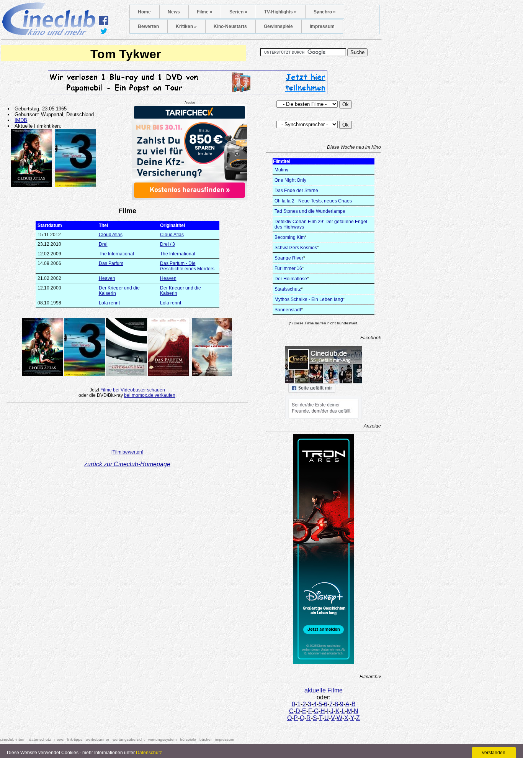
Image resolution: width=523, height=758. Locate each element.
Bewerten (148, 26)
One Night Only (290, 180)
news (59, 739)
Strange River (289, 258)
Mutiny (281, 170)
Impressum (322, 26)
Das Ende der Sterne (296, 190)
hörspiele (188, 739)
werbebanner (97, 739)
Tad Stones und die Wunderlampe (310, 211)
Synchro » (325, 12)
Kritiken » (186, 26)
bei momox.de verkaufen (149, 395)
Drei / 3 (167, 244)
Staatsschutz (288, 289)
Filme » (204, 12)
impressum (224, 739)
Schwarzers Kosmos (296, 247)
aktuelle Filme (323, 690)
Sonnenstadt (288, 309)
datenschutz (40, 739)
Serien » (238, 12)
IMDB (21, 120)
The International (116, 254)
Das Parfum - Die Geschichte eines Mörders (187, 266)
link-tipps (74, 739)
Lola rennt (109, 303)
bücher (205, 739)
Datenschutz (149, 752)
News (174, 12)
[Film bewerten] (127, 452)
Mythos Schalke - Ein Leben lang (309, 299)
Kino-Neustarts (230, 26)
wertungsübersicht (129, 739)
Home (144, 12)
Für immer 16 (288, 268)
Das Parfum (111, 263)
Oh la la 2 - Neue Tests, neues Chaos (313, 201)
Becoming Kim (290, 237)
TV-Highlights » (280, 12)
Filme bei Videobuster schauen (132, 390)
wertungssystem (162, 739)
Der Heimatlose (291, 278)
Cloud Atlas (111, 234)
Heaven (107, 278)
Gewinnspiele (278, 26)
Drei (103, 244)
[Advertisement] (127, 427)
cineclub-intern (13, 739)
